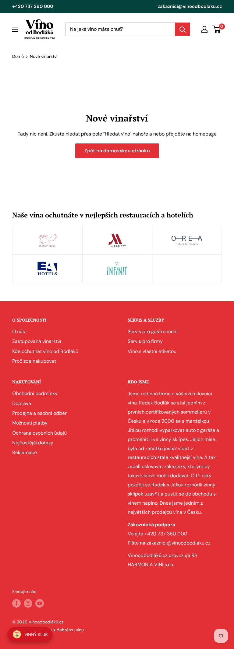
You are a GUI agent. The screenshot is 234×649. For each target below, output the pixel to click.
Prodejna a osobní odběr (39, 413)
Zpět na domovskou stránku (117, 150)
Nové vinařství (43, 56)
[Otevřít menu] (15, 29)
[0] (217, 29)
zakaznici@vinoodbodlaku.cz (190, 6)
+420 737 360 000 (32, 6)
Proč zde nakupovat (34, 361)
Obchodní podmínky (35, 393)
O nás (18, 331)
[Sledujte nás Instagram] (28, 603)
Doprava (21, 403)
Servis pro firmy (145, 341)
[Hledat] (182, 29)
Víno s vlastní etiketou (152, 351)
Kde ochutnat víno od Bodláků (45, 351)
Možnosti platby (30, 423)
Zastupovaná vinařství (36, 341)
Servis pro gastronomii (153, 331)
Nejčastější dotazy (32, 442)
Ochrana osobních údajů (39, 433)
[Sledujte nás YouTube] (39, 603)
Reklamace (24, 452)
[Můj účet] (204, 29)
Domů (18, 56)
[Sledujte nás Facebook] (16, 603)
